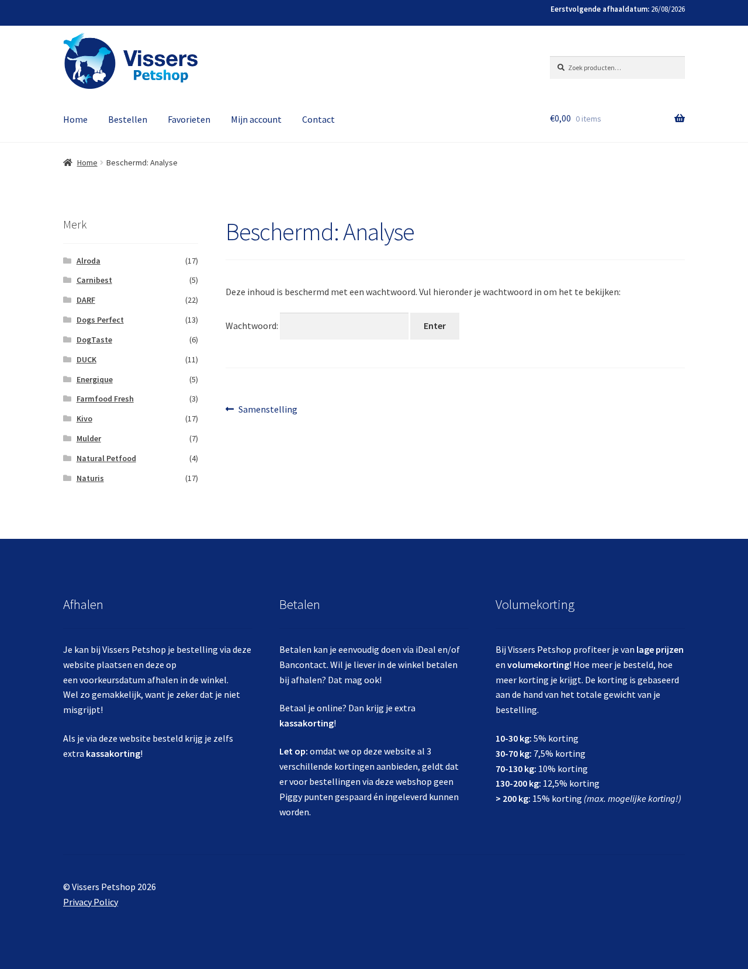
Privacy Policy (90, 902)
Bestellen (127, 119)
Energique (95, 379)
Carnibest (94, 280)
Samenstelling (267, 410)
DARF (86, 300)
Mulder (89, 438)
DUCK (86, 359)
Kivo (84, 418)
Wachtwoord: (253, 325)
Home (75, 119)
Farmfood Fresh (105, 398)
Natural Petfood (106, 458)
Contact (318, 119)
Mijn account (256, 119)
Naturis (90, 478)
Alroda (89, 260)
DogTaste (94, 339)
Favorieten (189, 119)
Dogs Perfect (100, 319)
